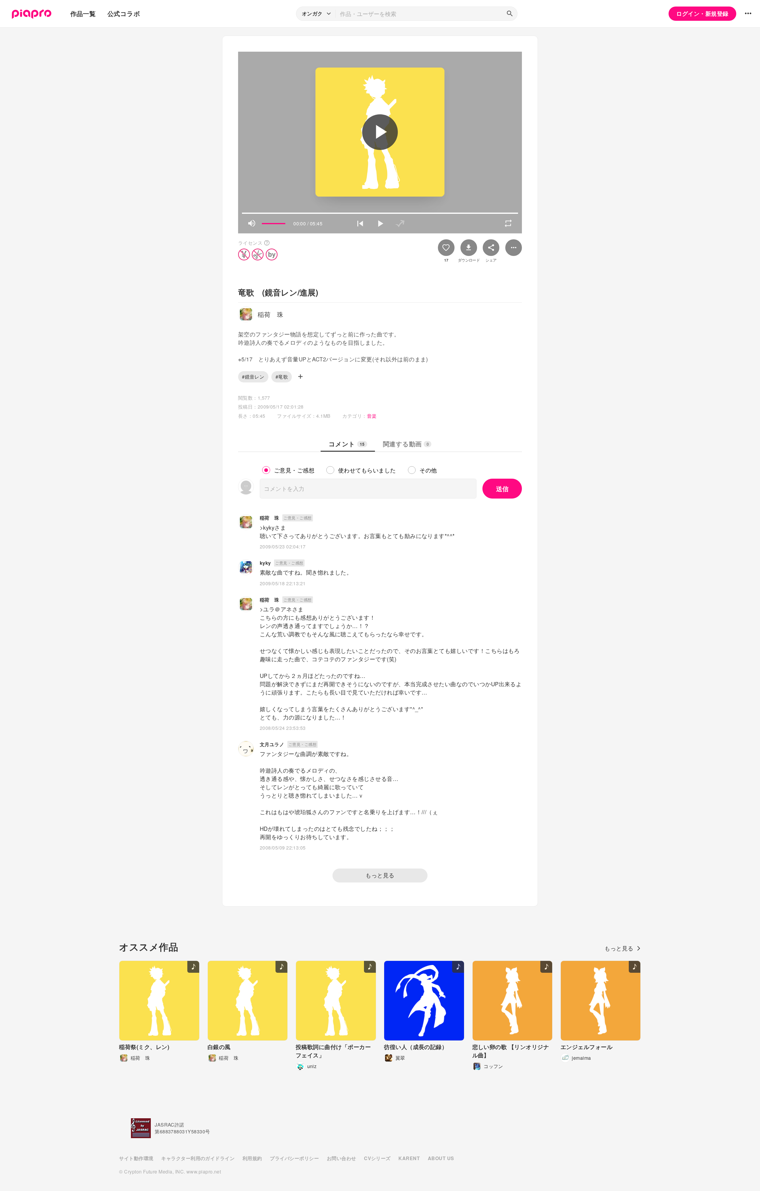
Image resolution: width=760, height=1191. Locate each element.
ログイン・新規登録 (702, 14)
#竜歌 (282, 376)
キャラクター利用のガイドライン (198, 1158)
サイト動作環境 (136, 1158)
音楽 (372, 415)
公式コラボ (123, 13)
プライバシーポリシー (294, 1158)
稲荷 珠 (269, 517)
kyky (265, 562)
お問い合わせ (341, 1158)
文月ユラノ (272, 744)
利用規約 (252, 1158)
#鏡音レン (253, 376)
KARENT (409, 1158)
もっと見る (379, 875)
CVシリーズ (377, 1158)
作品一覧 (83, 13)
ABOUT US (441, 1158)
